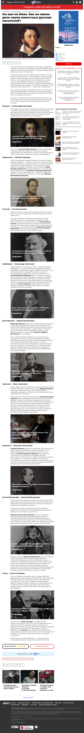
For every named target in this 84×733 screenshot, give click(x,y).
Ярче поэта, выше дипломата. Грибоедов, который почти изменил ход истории (30, 309)
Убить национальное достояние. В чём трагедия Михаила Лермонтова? (29, 197)
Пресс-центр (58, 702)
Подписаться (68, 63)
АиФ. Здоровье (61, 58)
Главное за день (61, 54)
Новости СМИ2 (28, 697)
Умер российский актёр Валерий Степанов (70, 132)
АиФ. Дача (60, 56)
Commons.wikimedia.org (39, 58)
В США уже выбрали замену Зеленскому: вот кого (69, 159)
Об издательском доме (24, 702)
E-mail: (57, 47)
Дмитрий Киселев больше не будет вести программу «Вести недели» (71, 143)
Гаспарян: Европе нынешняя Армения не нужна (69, 137)
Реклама (13, 702)
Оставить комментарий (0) (42, 646)
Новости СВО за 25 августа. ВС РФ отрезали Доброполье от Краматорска (68, 99)
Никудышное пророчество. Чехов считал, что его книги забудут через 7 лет (32, 610)
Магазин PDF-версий (68, 702)
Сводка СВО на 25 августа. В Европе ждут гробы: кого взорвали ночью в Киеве (68, 73)
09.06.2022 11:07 (6, 11)
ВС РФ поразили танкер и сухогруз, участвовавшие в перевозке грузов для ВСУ (68, 86)
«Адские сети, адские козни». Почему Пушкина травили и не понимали (29, 137)
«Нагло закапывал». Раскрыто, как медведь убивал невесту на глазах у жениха (72, 123)
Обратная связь (15, 704)
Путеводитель (25, 704)
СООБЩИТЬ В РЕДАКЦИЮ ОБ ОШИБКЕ (48, 704)
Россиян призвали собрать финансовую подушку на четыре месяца (70, 148)
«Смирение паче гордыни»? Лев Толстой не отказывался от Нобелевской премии (31, 252)
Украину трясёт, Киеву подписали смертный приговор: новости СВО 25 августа (68, 79)
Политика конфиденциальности (18, 722)
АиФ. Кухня (60, 60)
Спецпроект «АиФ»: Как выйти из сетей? (42, 7)
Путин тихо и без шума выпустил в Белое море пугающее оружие (71, 153)
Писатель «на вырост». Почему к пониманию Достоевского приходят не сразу (32, 372)
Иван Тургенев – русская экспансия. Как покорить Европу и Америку (30, 434)
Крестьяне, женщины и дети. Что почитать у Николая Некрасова (32, 485)
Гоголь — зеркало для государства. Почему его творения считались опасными (31, 545)
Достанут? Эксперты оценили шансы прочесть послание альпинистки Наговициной (72, 112)
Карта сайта (34, 704)
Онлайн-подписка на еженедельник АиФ (42, 702)
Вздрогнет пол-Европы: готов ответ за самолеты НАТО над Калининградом (68, 92)
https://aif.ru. (16, 720)
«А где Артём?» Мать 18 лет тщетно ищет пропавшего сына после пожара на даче (71, 118)
